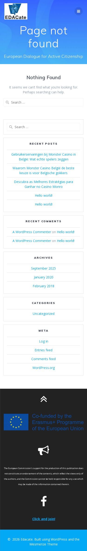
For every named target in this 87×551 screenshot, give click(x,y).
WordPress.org (43, 367)
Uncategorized (44, 313)
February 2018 (43, 286)
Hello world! (43, 195)
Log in (43, 341)
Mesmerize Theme (43, 544)
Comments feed (43, 359)
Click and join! (43, 519)
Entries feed (43, 350)
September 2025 (43, 268)
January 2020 (43, 277)
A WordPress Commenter (32, 232)
